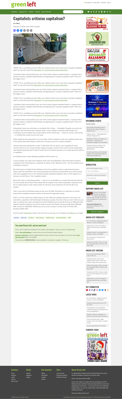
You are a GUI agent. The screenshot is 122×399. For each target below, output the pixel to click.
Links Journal (60, 373)
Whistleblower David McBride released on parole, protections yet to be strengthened (97, 304)
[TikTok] (94, 290)
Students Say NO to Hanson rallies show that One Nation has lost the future (97, 273)
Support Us (23, 12)
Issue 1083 (29, 27)
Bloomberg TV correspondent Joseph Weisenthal (50, 70)
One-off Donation (25, 232)
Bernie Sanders (40, 218)
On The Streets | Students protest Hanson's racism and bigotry (97, 222)
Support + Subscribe (93, 2)
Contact (43, 377)
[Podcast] (90, 290)
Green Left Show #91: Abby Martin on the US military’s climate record (97, 316)
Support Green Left (94, 188)
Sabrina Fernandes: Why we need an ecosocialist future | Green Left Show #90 (97, 243)
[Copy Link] (31, 30)
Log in (109, 2)
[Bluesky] (21, 30)
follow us (73, 213)
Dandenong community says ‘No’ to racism (96, 299)
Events (37, 12)
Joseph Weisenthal (61, 218)
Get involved (46, 12)
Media (31, 12)
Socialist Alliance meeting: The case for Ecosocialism (96, 146)
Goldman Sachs (50, 218)
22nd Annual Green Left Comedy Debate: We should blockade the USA (97, 153)
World (13, 377)
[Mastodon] (14, 30)
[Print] (24, 30)
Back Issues (14, 381)
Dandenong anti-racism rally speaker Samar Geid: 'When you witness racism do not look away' (97, 260)
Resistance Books (62, 375)
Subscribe (27, 213)
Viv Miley (16, 23)
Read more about (80, 393)
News (12, 373)
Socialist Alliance (62, 377)
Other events (97, 160)
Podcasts (29, 375)
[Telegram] (100, 290)
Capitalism (31, 218)
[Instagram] (97, 290)
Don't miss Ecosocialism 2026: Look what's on (96, 255)
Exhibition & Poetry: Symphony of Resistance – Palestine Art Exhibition (97, 140)
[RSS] (108, 290)
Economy (16, 218)
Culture (13, 379)
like (54, 213)
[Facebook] (18, 30)
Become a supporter (21, 235)
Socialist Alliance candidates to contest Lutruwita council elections (97, 310)
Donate (103, 2)
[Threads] (105, 290)
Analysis (37, 27)
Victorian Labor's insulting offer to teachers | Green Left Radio (97, 233)
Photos (28, 373)
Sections (14, 12)
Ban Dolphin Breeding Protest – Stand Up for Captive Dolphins (96, 128)
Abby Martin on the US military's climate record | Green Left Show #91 (97, 227)
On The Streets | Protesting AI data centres (96, 238)
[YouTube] (87, 290)
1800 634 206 (29, 240)
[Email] (28, 30)
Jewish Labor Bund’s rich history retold (96, 322)
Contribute (44, 375)
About (43, 373)
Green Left (23, 218)
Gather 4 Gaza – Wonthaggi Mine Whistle (97, 135)
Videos (28, 377)
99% (69, 218)
